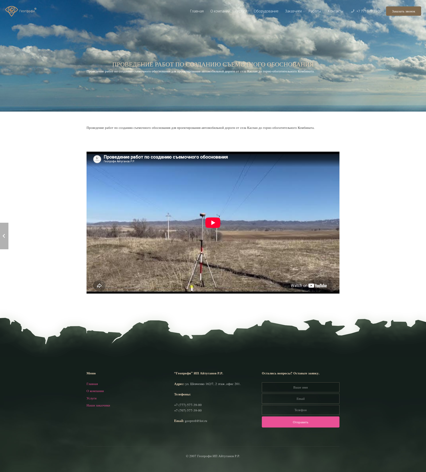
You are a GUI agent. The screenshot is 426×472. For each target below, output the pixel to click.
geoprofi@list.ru (196, 420)
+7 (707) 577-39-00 (188, 410)
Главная (92, 383)
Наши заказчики (98, 405)
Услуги (92, 398)
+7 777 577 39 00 (368, 11)
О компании (95, 391)
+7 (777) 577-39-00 (188, 404)
